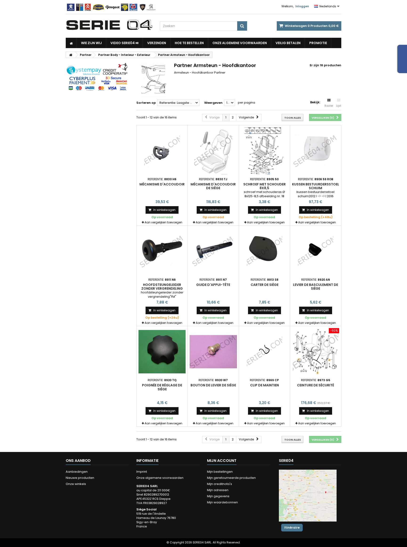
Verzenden (156, 43)
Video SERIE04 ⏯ (124, 43)
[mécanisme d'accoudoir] (162, 150)
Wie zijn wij (91, 43)
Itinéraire (292, 527)
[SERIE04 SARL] (109, 25)
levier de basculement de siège (315, 286)
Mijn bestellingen (220, 471)
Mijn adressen (217, 490)
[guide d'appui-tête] (213, 251)
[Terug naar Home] (70, 55)
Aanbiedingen (77, 471)
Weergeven (213, 102)
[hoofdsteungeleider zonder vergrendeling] (162, 251)
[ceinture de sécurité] (315, 351)
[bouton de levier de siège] (213, 351)
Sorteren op (146, 102)
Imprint (141, 471)
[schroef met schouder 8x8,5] (264, 150)
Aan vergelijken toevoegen (163, 222)
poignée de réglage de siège (162, 387)
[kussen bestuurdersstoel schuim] (315, 150)
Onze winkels (76, 484)
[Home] (71, 43)
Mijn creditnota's (219, 484)
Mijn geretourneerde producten (231, 478)
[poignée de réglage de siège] (162, 351)
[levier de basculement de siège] (315, 251)
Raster (329, 106)
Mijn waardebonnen (222, 502)
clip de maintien (264, 385)
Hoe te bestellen (189, 43)
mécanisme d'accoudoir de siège (213, 186)
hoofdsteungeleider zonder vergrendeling (162, 286)
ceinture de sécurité (315, 385)
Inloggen (302, 6)
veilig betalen (288, 43)
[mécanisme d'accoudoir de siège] (213, 150)
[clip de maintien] (264, 351)
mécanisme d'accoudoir (162, 184)
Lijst (338, 106)
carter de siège (264, 284)
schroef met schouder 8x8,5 (264, 186)
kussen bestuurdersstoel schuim (315, 186)
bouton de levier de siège (213, 385)
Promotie (318, 43)
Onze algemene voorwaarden (239, 43)
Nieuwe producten (80, 478)
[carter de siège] (264, 251)
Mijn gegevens (218, 496)
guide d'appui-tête (213, 284)
